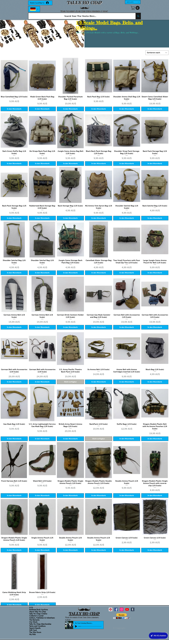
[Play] (76, 626)
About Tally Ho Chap (37, 612)
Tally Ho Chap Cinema (38, 614)
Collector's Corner (36, 616)
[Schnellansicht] (14, 76)
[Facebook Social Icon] (116, 609)
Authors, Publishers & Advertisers (42, 618)
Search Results (34, 628)
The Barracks (34, 620)
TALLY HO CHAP (84, 2)
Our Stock (33, 622)
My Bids (32, 634)
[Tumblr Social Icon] (132, 609)
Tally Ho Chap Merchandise (40, 624)
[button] (132, 2)
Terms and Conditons (37, 626)
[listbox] (132, 2)
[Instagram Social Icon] (121, 609)
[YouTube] (127, 609)
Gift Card (33, 630)
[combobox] (156, 52)
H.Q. (31, 608)
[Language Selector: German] (34, 9)
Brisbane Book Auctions (38, 610)
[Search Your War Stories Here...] (138, 16)
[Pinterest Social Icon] (110, 609)
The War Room (35, 632)
